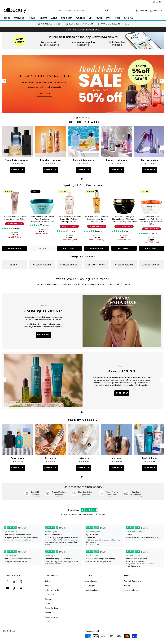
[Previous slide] (4, 81)
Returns (48, 585)
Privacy (127, 585)
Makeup (54, 18)
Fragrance (19, 18)
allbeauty (12, 631)
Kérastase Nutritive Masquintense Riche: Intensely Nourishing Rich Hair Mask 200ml (151, 220)
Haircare (43, 18)
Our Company (90, 585)
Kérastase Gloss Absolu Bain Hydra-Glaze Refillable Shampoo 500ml (69, 219)
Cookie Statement (132, 590)
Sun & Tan (128, 18)
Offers (109, 18)
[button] (141, 10)
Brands (7, 18)
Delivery (48, 581)
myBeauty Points (52, 590)
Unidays (48, 612)
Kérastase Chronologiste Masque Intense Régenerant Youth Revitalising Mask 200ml (124, 219)
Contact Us (49, 594)
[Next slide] (162, 81)
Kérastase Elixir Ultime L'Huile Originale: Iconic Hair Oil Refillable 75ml (96, 219)
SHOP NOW (122, 393)
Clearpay (48, 599)
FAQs (47, 621)
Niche (117, 18)
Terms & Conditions (132, 581)
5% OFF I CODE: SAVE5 (14, 224)
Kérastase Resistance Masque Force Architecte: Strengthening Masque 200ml (42, 219)
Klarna (47, 603)
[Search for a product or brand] (107, 10)
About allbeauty (91, 581)
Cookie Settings (51, 608)
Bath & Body (66, 18)
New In (99, 18)
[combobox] (83, 10)
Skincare (31, 18)
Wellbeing (80, 18)
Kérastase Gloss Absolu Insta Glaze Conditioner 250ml (14, 217)
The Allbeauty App (92, 590)
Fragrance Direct (52, 617)
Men (90, 18)
